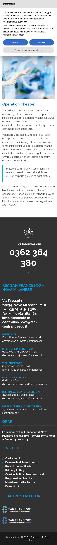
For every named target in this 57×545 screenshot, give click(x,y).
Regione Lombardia (18, 478)
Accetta (41, 42)
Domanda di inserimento (22, 462)
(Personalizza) (34, 474)
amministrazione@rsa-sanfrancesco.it (23, 340)
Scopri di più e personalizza (28, 50)
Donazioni (12, 486)
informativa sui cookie (17, 22)
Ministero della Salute (20, 482)
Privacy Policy (14, 470)
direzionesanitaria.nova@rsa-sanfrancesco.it (26, 384)
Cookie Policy (14, 474)
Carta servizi (13, 458)
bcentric (28, 540)
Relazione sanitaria (18, 466)
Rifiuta (15, 42)
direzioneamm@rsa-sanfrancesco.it (22, 355)
